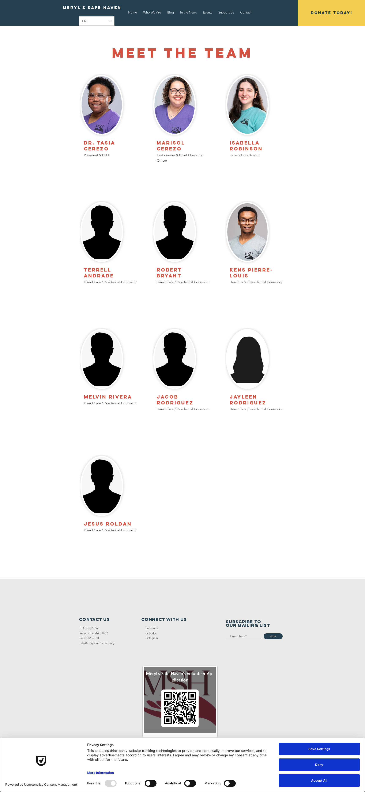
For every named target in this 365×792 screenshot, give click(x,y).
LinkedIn (151, 633)
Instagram (152, 637)
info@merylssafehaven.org (97, 643)
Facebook (152, 628)
